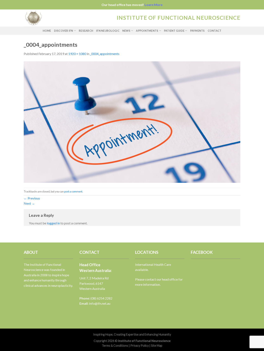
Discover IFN (63, 30)
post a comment (73, 191)
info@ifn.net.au (99, 303)
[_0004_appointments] (132, 122)
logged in (53, 223)
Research (86, 30)
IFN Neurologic (107, 30)
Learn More (154, 5)
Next (29, 203)
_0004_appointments (104, 54)
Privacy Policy (139, 345)
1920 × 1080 (77, 54)
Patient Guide (174, 30)
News (126, 30)
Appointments (147, 30)
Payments (197, 30)
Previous (32, 198)
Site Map (156, 345)
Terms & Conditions (115, 345)
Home (47, 30)
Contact (215, 30)
